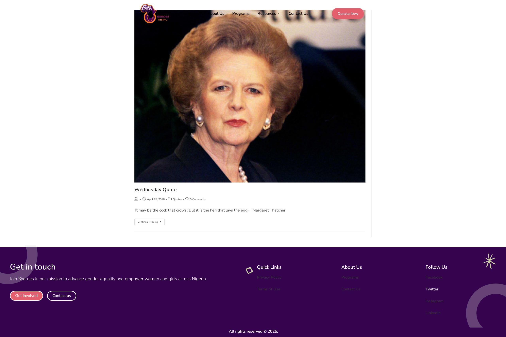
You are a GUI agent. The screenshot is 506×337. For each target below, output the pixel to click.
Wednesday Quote (155, 189)
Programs (241, 13)
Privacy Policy (269, 277)
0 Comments (198, 199)
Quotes (177, 199)
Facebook (434, 277)
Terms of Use (268, 289)
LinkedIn (433, 312)
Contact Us (298, 13)
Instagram (435, 301)
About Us (215, 13)
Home (194, 13)
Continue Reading (151, 221)
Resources (267, 13)
